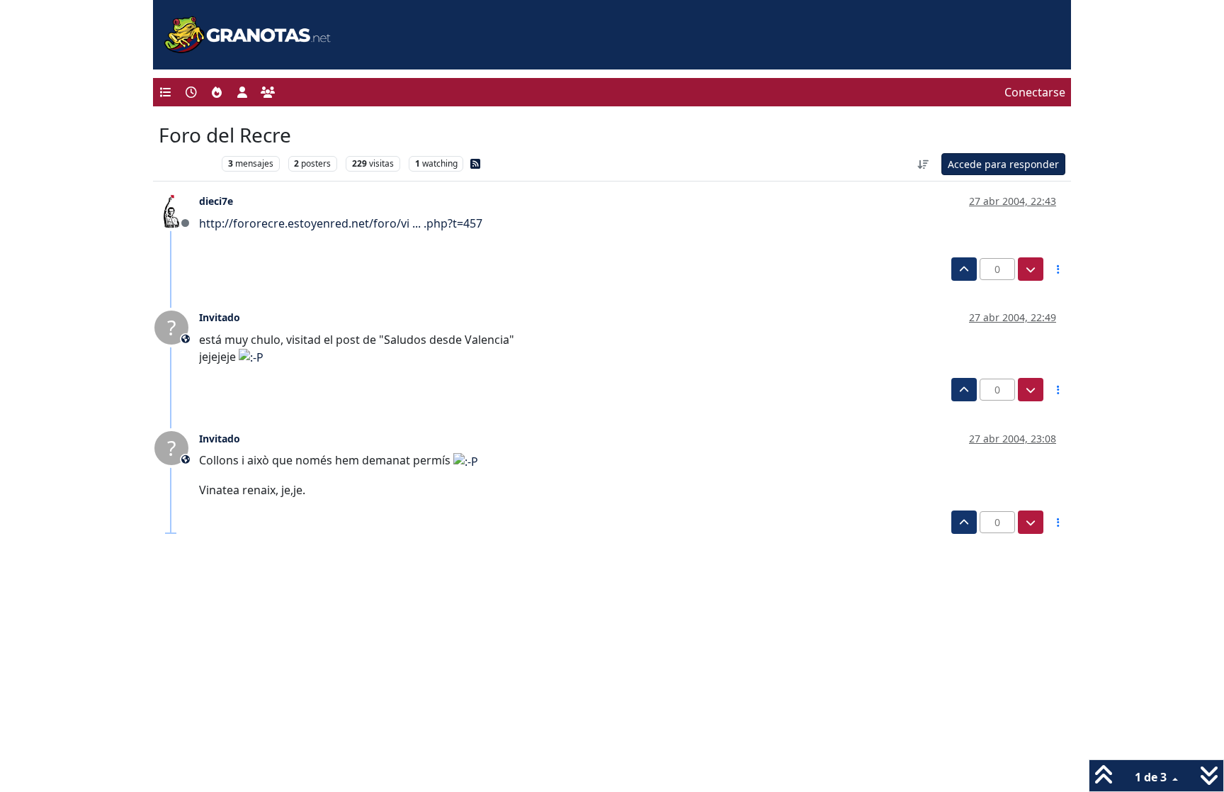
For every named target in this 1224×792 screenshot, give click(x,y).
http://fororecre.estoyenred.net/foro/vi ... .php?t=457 (340, 223)
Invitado (219, 317)
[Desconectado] (176, 210)
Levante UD (186, 163)
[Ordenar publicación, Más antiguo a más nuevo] (923, 164)
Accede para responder (1003, 164)
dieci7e (216, 201)
